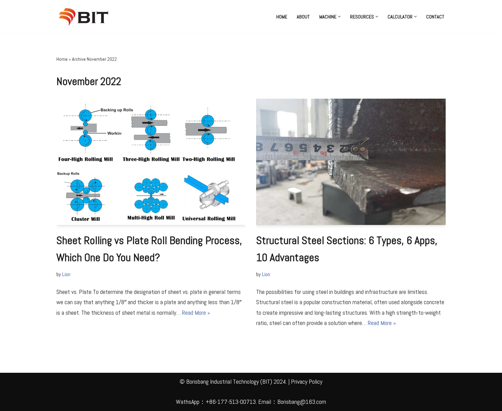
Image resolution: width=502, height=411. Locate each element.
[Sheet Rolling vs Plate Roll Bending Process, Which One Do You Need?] (151, 162)
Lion (66, 274)
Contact (435, 17)
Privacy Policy (306, 381)
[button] (339, 16)
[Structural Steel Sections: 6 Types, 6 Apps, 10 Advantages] (351, 162)
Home (281, 17)
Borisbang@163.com (301, 402)
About (303, 17)
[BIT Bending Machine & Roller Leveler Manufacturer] (85, 16)
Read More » (196, 312)
